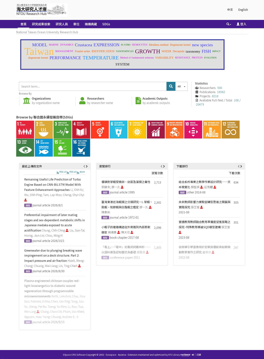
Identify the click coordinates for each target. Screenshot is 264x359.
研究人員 (62, 24)
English (243, 9)
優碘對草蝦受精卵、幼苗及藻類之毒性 (125, 182)
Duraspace (111, 354)
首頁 (23, 24)
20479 (200, 104)
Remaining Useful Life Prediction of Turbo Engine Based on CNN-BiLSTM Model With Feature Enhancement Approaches (52, 184)
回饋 (199, 354)
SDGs (106, 24)
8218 (215, 96)
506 (219, 88)
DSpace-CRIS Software (74, 354)
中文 (230, 9)
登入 (243, 24)
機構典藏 (91, 24)
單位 (76, 24)
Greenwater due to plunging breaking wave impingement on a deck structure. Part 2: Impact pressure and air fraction (53, 255)
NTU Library (174, 354)
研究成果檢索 (41, 24)
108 (236, 100)
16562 (221, 92)
